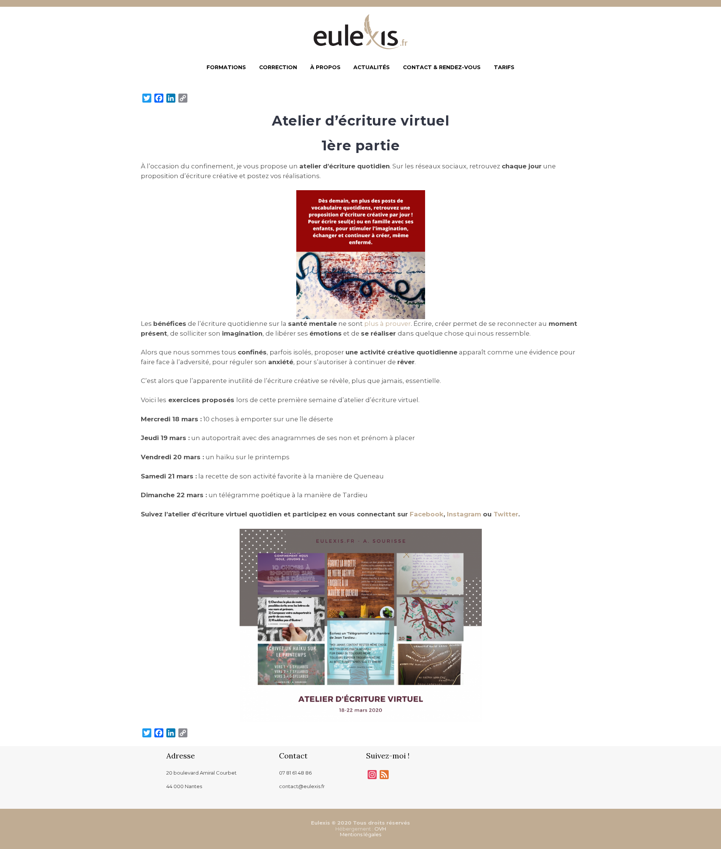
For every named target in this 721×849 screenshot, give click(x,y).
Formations (226, 67)
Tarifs (504, 67)
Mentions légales (360, 834)
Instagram (464, 514)
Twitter (505, 514)
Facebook (426, 514)
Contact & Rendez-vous (442, 67)
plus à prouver (387, 323)
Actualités (371, 67)
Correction (278, 67)
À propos (325, 67)
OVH (380, 829)
